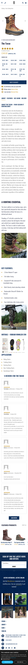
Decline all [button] (20, 662)
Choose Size (4, 57)
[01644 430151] (5, 2)
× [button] (26, 651)
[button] (2, 21)
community (19, 584)
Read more (13, 657)
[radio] (5, 60)
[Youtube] (14, 648)
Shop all (24, 525)
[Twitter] (6, 648)
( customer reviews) (5, 50)
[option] (14, 23)
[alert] (14, 657)
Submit (14, 566)
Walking (3, 8)
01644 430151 (9, 640)
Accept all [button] (7, 662)
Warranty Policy (14, 92)
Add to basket (14, 82)
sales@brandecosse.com (11, 644)
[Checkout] (25, 2)
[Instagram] (11, 648)
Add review (14, 518)
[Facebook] (9, 648)
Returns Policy (14, 89)
